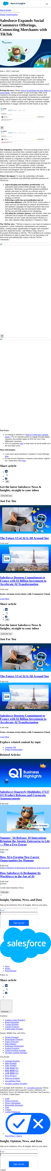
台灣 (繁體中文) (12, 1073)
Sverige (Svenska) (12, 1048)
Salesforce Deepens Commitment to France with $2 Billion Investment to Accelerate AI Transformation (23, 581)
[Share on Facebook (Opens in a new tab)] (6, 479)
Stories (7, 968)
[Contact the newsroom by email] (6, 997)
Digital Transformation (9, 14)
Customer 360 (10, 747)
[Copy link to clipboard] (7, 481)
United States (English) (14, 1029)
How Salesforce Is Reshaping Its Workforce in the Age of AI (20, 874)
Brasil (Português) (12, 1022)
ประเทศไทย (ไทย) (12, 1081)
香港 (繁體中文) (12, 1071)
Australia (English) (12, 1061)
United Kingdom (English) (15, 1050)
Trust (7, 1107)
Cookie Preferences (12, 1112)
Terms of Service (11, 1101)
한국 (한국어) (11, 1076)
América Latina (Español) (15, 1020)
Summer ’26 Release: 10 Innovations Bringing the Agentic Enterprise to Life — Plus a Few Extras (25, 841)
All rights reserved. (34, 1088)
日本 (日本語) (11, 1066)
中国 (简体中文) (12, 1068)
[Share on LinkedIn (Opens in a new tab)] (6, 472)
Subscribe (4, 892)
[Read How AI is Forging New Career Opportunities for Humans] (2, 852)
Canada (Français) (12, 1027)
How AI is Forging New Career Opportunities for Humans (19, 858)
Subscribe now (6, 496)
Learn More (4, 599)
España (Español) (12, 1037)
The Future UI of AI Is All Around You (24, 538)
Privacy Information (13, 1103)
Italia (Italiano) (10, 1044)
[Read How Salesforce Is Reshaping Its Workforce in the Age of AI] (24, 868)
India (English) (11, 1063)
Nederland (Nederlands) (14, 1046)
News (7, 966)
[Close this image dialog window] (2, 127)
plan (21, 443)
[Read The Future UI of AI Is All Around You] (25, 533)
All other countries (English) (16, 1053)
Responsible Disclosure (14, 1105)
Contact (8, 1110)
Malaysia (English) (12, 1078)
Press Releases (10, 971)
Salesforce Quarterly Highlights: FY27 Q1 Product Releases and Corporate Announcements (24, 795)
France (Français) (12, 1042)
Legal (7, 1099)
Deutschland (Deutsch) (14, 1039)
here (6, 456)
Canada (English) (12, 1024)
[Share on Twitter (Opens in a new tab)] (7, 476)
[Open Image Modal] (25, 123)
